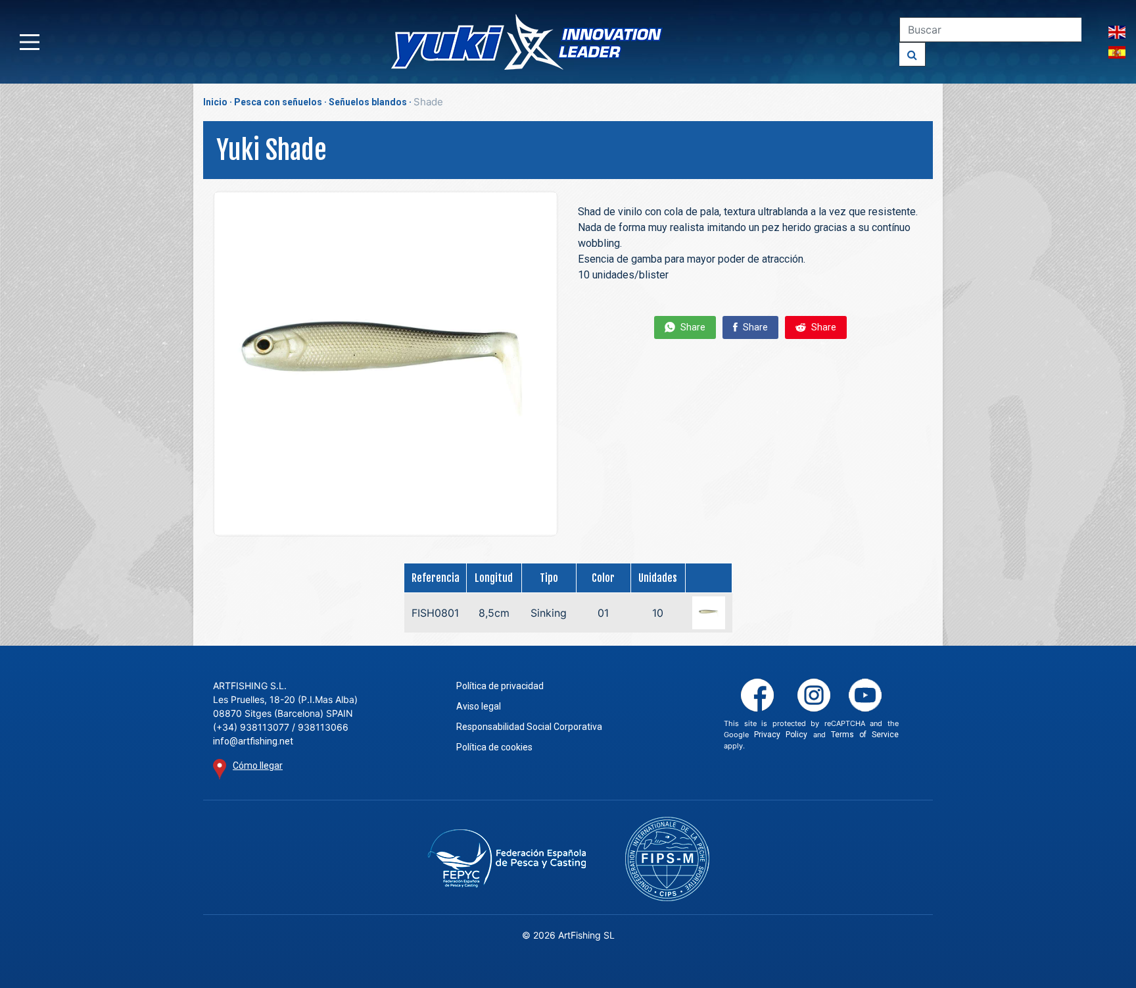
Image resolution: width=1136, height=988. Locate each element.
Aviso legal (478, 706)
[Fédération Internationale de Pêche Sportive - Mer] (667, 859)
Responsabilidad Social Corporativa (529, 726)
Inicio (215, 102)
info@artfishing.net (253, 741)
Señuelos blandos (368, 102)
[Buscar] (912, 54)
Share (691, 327)
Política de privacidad (500, 686)
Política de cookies (494, 747)
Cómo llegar (258, 765)
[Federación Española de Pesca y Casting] (506, 858)
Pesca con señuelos (278, 102)
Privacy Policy (780, 734)
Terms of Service (865, 734)
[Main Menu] (29, 42)
